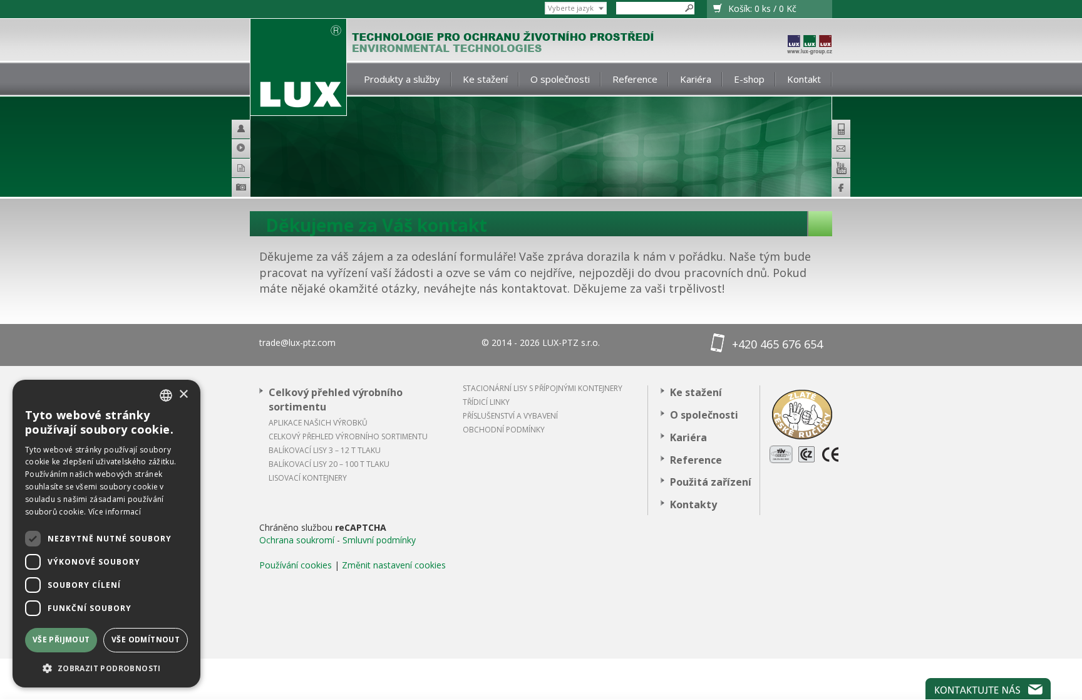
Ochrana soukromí (296, 540)
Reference (634, 79)
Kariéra (695, 79)
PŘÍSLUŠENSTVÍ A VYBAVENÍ (510, 415)
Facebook (841, 187)
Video (246, 148)
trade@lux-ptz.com (297, 342)
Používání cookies (295, 565)
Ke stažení (485, 79)
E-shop (749, 79)
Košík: (762, 8)
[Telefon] (841, 129)
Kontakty (693, 504)
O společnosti (560, 79)
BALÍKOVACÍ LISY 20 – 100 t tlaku (329, 464)
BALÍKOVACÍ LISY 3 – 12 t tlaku (325, 450)
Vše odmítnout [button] (145, 639)
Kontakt (804, 79)
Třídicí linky (486, 402)
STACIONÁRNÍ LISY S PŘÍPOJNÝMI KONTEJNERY (542, 388)
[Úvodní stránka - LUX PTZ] (298, 67)
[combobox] (166, 395)
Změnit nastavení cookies (394, 565)
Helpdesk (246, 129)
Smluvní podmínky (379, 540)
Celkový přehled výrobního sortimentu (336, 399)
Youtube (841, 168)
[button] (106, 668)
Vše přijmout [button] (61, 639)
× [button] (183, 394)
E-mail (841, 148)
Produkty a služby (402, 79)
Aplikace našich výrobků (318, 422)
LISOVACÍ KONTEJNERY (308, 478)
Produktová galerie (259, 189)
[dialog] (106, 533)
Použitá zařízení (710, 482)
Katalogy (246, 168)
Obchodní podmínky (504, 429)
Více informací (114, 511)
